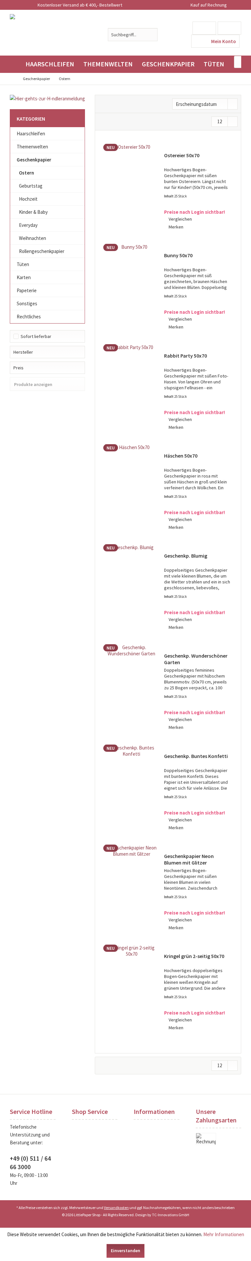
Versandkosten (116, 1207)
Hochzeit (28, 199)
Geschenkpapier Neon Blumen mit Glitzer (189, 859)
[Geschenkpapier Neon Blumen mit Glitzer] (131, 888)
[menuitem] (229, 28)
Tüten (23, 264)
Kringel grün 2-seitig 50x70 (194, 956)
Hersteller (23, 352)
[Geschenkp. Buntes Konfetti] (131, 788)
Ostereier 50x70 (181, 155)
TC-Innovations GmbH (170, 1214)
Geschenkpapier (34, 160)
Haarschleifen (31, 133)
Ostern (26, 173)
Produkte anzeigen (33, 384)
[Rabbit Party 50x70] (131, 387)
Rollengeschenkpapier (41, 251)
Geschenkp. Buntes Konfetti (196, 756)
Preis (18, 368)
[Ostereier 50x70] (131, 187)
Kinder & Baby (33, 212)
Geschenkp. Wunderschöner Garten (195, 658)
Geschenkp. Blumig (185, 555)
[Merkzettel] (204, 28)
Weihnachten (32, 238)
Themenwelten (32, 146)
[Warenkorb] (229, 28)
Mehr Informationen (223, 1234)
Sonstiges (27, 303)
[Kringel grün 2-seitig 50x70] (131, 988)
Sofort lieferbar (36, 336)
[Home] (15, 64)
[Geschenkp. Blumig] (131, 587)
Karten (24, 277)
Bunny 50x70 (178, 255)
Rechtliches (29, 316)
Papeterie (27, 290)
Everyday (28, 225)
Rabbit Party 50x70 (185, 355)
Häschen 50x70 (180, 455)
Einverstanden (125, 1250)
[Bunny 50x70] (131, 287)
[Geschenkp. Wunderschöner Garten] (131, 687)
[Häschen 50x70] (131, 487)
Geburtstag (30, 186)
